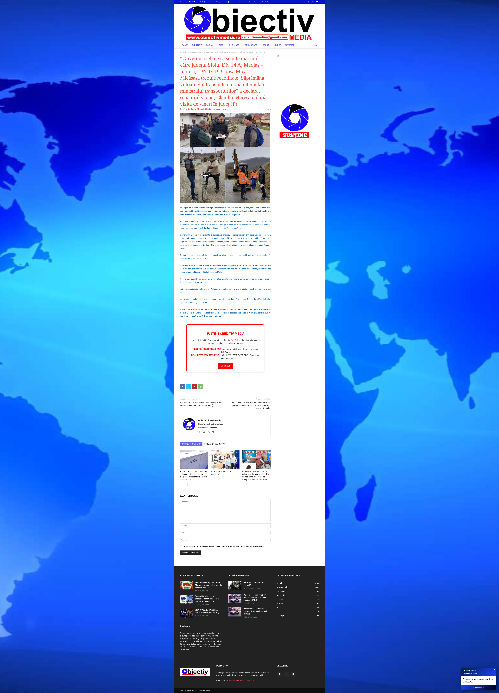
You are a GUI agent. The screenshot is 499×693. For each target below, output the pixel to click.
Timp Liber (234, 45)
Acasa (185, 45)
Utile (250, 2)
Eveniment (197, 45)
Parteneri (242, 2)
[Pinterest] (194, 386)
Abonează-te (478, 688)
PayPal (234, 340)
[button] (316, 45)
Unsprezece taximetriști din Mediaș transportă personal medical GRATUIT (255, 597)
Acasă (183, 52)
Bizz (221, 45)
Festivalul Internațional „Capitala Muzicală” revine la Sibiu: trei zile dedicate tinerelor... (208, 585)
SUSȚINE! (225, 366)
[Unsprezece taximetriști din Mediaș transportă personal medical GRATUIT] (234, 598)
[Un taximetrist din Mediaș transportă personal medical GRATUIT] (234, 611)
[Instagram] (205, 432)
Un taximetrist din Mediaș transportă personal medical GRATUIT (255, 611)
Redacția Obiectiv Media (199, 109)
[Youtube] (317, 2)
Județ (278, 45)
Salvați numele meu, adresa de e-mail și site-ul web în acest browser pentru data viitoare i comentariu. (225, 546)
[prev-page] (181, 484)
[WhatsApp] (200, 386)
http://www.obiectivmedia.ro (210, 424)
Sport (266, 45)
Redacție (203, 2)
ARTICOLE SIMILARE (191, 444)
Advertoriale (194, 52)
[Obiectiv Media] (249, 23)
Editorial (289, 45)
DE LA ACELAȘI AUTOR (214, 444)
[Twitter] (313, 2)
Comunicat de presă (216, 2)
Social (209, 45)
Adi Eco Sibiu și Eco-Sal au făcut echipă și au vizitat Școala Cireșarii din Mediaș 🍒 (200, 404)
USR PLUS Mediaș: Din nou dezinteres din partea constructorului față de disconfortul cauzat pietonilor (251, 405)
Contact (265, 2)
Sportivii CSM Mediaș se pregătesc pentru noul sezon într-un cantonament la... (207, 598)
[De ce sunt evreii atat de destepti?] (234, 585)
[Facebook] (308, 2)
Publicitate (251, 45)
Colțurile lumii (231, 2)
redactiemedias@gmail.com (241, 680)
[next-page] (186, 484)
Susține (257, 2)
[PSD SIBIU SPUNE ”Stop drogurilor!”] (225, 459)
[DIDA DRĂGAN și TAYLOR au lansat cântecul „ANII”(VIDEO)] (186, 613)
